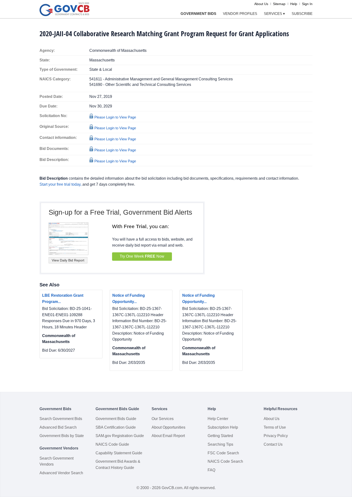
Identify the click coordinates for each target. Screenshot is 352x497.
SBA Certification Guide (116, 427)
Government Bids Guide (116, 419)
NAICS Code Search (225, 461)
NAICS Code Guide (112, 444)
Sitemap (279, 4)
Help (293, 4)
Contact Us (273, 444)
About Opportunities (168, 427)
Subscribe (302, 14)
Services (274, 14)
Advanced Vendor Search (61, 473)
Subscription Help (223, 427)
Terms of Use (275, 427)
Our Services (163, 419)
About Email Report (168, 436)
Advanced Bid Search (58, 427)
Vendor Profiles (240, 14)
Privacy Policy (276, 436)
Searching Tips (220, 444)
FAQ (211, 470)
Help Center (218, 419)
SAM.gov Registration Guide (120, 436)
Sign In (307, 4)
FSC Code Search (223, 453)
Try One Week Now (142, 256)
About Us (261, 4)
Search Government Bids (61, 419)
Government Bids (198, 14)
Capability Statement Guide (119, 453)
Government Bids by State (62, 436)
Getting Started (220, 436)
